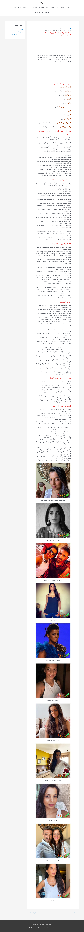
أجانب (14, 7)
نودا (42, 2)
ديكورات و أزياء (61, 7)
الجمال (52, 7)
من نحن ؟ (34, 7)
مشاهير (69, 7)
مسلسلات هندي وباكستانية (42, 12)
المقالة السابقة (74, 913)
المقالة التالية (31, 913)
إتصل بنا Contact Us (23, 7)
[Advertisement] (53, 46)
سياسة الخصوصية (43, 7)
